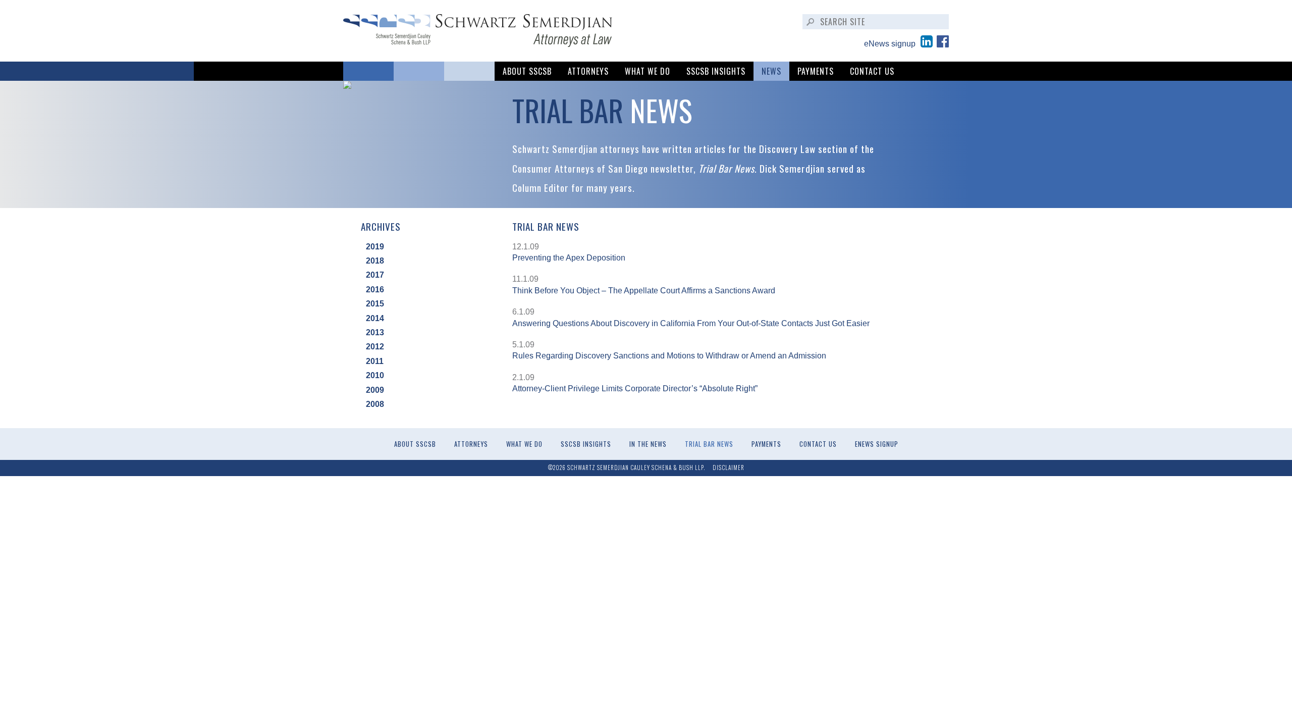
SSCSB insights (715, 71)
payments (815, 71)
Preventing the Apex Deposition (568, 257)
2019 (375, 246)
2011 (375, 361)
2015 (375, 303)
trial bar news (709, 444)
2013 (375, 332)
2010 (375, 375)
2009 (375, 390)
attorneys (588, 71)
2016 (375, 289)
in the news (648, 444)
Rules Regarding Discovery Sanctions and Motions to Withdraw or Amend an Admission (669, 355)
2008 (375, 404)
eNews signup (890, 43)
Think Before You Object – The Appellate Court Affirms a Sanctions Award (643, 290)
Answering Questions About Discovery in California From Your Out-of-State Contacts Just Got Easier (691, 323)
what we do (647, 71)
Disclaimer (728, 467)
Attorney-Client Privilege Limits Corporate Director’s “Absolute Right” (635, 388)
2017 (375, 275)
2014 (375, 318)
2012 (375, 346)
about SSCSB (527, 71)
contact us (872, 71)
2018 (375, 260)
